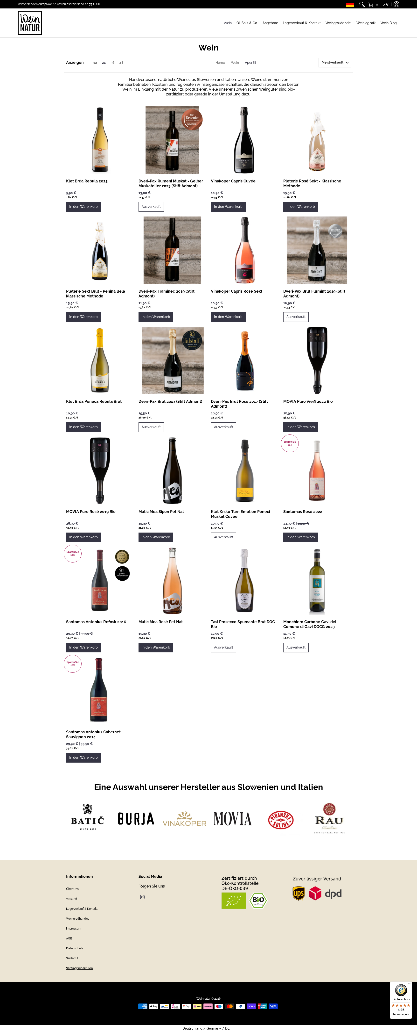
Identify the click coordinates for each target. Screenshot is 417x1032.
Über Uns (72, 889)
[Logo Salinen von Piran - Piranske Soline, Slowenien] (281, 818)
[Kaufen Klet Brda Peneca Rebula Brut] (100, 360)
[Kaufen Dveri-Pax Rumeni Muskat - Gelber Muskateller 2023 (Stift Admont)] (172, 140)
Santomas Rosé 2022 (302, 511)
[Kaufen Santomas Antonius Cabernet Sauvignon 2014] (100, 691)
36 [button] (113, 63)
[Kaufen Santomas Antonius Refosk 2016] (100, 581)
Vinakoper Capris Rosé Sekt (236, 291)
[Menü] (409, 984)
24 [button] (104, 63)
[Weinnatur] (30, 22)
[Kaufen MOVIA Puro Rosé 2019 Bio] (100, 471)
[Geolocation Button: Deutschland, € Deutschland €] (351, 4)
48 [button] (121, 63)
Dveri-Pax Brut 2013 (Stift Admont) (170, 401)
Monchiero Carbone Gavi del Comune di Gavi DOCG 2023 (309, 624)
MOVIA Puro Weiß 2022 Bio (308, 401)
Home (220, 63)
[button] (378, 4)
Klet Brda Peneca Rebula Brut (94, 401)
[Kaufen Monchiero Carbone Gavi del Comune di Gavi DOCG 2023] (317, 581)
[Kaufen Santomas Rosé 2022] (317, 471)
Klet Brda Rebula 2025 (87, 181)
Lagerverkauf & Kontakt (81, 908)
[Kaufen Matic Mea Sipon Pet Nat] (172, 471)
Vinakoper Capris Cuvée (233, 181)
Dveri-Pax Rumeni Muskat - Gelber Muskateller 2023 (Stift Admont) (171, 183)
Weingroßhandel (77, 918)
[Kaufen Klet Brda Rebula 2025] (100, 140)
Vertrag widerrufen (79, 968)
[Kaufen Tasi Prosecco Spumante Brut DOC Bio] (244, 581)
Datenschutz (74, 948)
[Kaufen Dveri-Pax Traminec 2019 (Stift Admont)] (172, 250)
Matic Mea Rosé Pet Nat (161, 622)
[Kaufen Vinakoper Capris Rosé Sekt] (244, 250)
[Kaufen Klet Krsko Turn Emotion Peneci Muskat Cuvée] (244, 471)
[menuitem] (362, 4)
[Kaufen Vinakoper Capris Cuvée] (244, 140)
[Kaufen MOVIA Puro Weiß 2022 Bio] (317, 360)
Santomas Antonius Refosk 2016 (96, 622)
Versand (71, 899)
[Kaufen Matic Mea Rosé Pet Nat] (172, 581)
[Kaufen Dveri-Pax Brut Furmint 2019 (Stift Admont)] (317, 250)
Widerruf (72, 958)
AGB (69, 938)
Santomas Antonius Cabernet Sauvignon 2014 (93, 734)
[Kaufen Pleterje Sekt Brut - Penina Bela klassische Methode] (100, 250)
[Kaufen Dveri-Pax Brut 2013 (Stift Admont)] (172, 360)
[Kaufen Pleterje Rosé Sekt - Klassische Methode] (317, 140)
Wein (235, 63)
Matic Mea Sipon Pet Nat (161, 511)
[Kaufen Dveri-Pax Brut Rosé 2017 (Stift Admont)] (244, 360)
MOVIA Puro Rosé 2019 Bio (91, 511)
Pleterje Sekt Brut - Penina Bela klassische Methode (95, 293)
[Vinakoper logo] (184, 818)
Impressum (73, 928)
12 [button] (95, 63)
